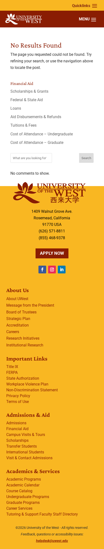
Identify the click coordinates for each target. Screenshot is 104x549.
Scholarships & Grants (29, 91)
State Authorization (22, 378)
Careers (12, 331)
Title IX (12, 366)
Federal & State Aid (26, 100)
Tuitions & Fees (23, 125)
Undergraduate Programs (27, 496)
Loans (15, 108)
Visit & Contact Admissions (29, 458)
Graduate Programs (23, 502)
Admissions (16, 423)
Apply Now (52, 253)
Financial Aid (17, 428)
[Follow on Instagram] (52, 269)
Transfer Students (21, 446)
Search (86, 158)
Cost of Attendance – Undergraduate (41, 134)
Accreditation (17, 325)
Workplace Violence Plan (27, 384)
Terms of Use (17, 401)
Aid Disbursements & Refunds (35, 117)
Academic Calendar (22, 485)
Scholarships (17, 440)
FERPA (12, 372)
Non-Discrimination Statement (32, 390)
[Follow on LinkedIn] (62, 269)
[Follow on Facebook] (42, 269)
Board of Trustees (21, 312)
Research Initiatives (22, 338)
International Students (25, 452)
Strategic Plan (18, 318)
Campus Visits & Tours (25, 434)
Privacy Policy (18, 395)
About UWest (17, 298)
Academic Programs (23, 479)
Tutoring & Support (22, 514)
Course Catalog (19, 491)
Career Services (19, 508)
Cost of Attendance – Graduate (36, 142)
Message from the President (30, 305)
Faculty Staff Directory (58, 514)
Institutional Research (24, 345)
